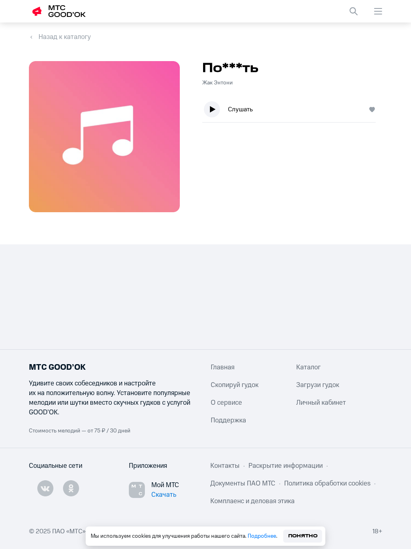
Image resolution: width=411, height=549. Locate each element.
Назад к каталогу (65, 37)
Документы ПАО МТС (242, 483)
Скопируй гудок (234, 385)
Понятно (302, 536)
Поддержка (228, 420)
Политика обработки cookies (327, 483)
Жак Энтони (217, 83)
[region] (292, 111)
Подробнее (262, 536)
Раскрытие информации (285, 466)
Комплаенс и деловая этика (252, 501)
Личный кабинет (321, 403)
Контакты (225, 466)
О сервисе (226, 403)
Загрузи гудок (317, 385)
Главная (222, 367)
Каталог (308, 367)
